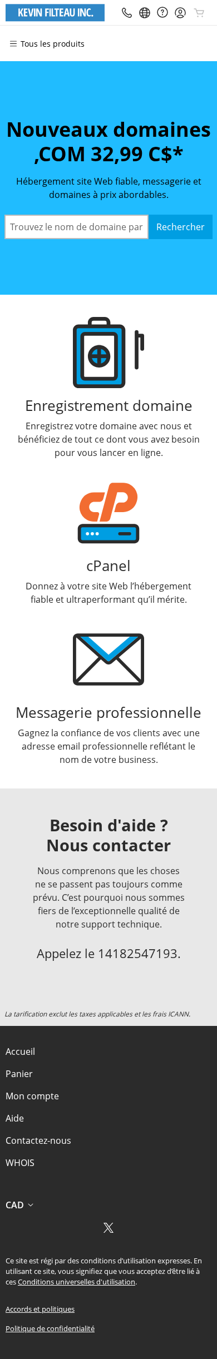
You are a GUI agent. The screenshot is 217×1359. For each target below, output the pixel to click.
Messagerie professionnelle (108, 712)
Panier (19, 1074)
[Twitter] (108, 1231)
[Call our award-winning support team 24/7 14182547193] (162, 12)
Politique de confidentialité (50, 1328)
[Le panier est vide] (199, 13)
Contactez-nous (38, 1140)
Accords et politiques (40, 1309)
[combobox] (76, 227)
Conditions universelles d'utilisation (76, 1282)
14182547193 (137, 953)
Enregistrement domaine (109, 405)
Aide (15, 1118)
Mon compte (32, 1096)
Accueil (20, 1051)
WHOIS (20, 1163)
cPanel (108, 566)
